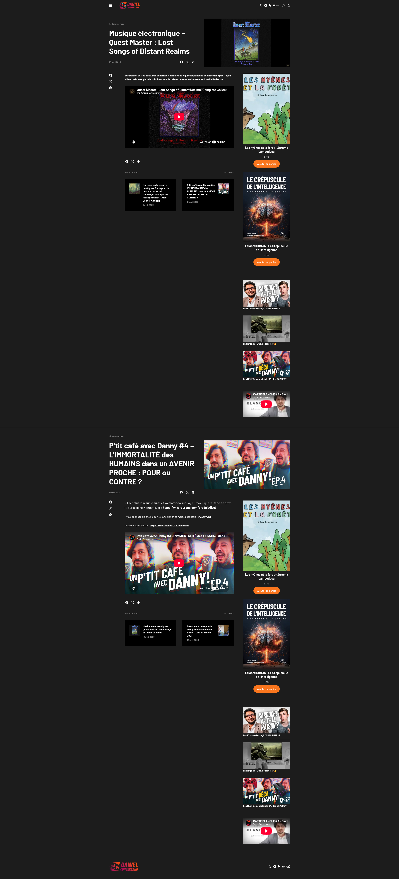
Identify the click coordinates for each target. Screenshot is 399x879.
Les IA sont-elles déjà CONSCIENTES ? (261, 308)
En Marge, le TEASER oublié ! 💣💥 (259, 343)
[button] (110, 5)
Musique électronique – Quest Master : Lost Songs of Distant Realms (157, 629)
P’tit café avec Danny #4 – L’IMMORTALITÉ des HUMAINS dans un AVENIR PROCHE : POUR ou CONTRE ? (201, 191)
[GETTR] (270, 5)
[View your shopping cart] (289, 5)
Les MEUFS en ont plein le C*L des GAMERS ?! (265, 379)
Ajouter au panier (266, 163)
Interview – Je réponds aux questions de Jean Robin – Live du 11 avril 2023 (199, 631)
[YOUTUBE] (283, 866)
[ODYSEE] (288, 866)
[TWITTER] (261, 5)
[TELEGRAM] (265, 5)
